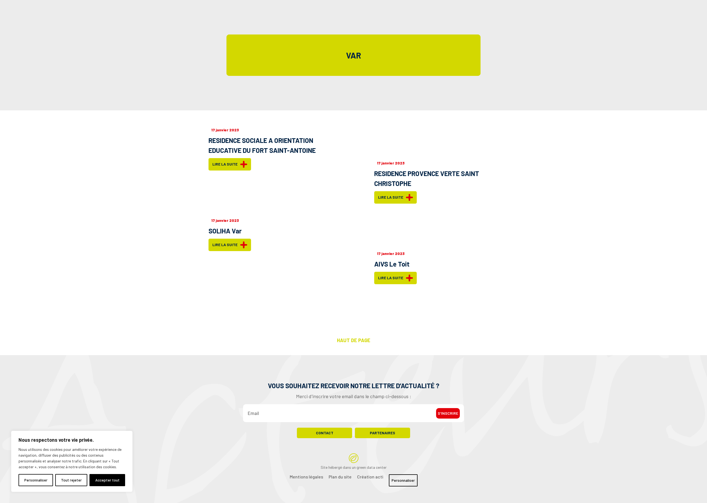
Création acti (370, 476)
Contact (324, 432)
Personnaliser (36, 480)
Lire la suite (225, 164)
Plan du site (340, 476)
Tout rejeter (71, 480)
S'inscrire (448, 413)
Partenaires (382, 432)
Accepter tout (107, 480)
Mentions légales (306, 476)
